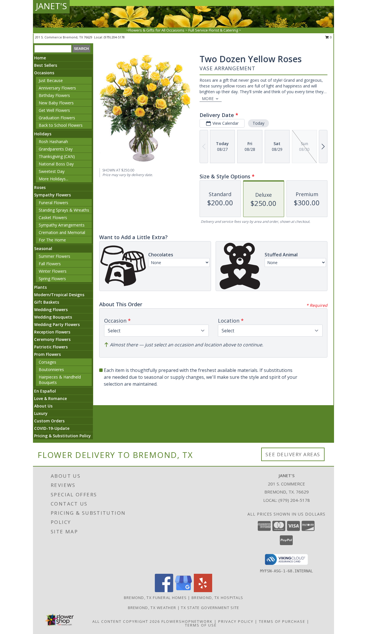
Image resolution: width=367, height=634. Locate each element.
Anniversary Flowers (57, 88)
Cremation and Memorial (62, 232)
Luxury (41, 413)
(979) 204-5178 (114, 37)
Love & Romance (50, 398)
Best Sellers (45, 65)
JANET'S (51, 5)
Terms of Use (201, 625)
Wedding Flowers (51, 309)
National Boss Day (56, 164)
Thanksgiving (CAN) (57, 156)
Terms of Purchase (282, 621)
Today (258, 123)
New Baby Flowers (56, 103)
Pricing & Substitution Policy (62, 435)
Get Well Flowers (54, 110)
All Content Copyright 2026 (126, 621)
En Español (45, 391)
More (208, 98)
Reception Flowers (52, 332)
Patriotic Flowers (51, 347)
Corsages (47, 362)
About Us (43, 406)
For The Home (52, 240)
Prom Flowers (47, 354)
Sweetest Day (52, 171)
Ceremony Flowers (52, 339)
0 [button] (330, 37)
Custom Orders (49, 421)
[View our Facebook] (164, 590)
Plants (40, 287)
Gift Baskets (46, 302)
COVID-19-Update (51, 428)
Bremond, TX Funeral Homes (155, 597)
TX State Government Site (210, 607)
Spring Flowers (52, 278)
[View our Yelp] (203, 590)
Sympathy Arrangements (62, 225)
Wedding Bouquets (53, 317)
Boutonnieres (51, 369)
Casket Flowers (53, 217)
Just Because (51, 80)
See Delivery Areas (293, 454)
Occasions (44, 72)
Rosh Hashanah (53, 141)
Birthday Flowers (54, 95)
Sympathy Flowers (52, 195)
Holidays (42, 133)
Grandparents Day (56, 149)
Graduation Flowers (57, 117)
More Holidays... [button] (53, 179)
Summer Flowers (54, 256)
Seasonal (43, 248)
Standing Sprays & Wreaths (64, 210)
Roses (40, 187)
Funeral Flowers (53, 202)
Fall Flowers (50, 263)
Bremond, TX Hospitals (217, 597)
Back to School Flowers (61, 125)
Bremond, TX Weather (152, 607)
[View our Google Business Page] (183, 590)
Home (40, 58)
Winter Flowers (53, 271)
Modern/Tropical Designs (59, 294)
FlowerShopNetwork (187, 621)
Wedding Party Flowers (57, 324)
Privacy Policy (235, 621)
